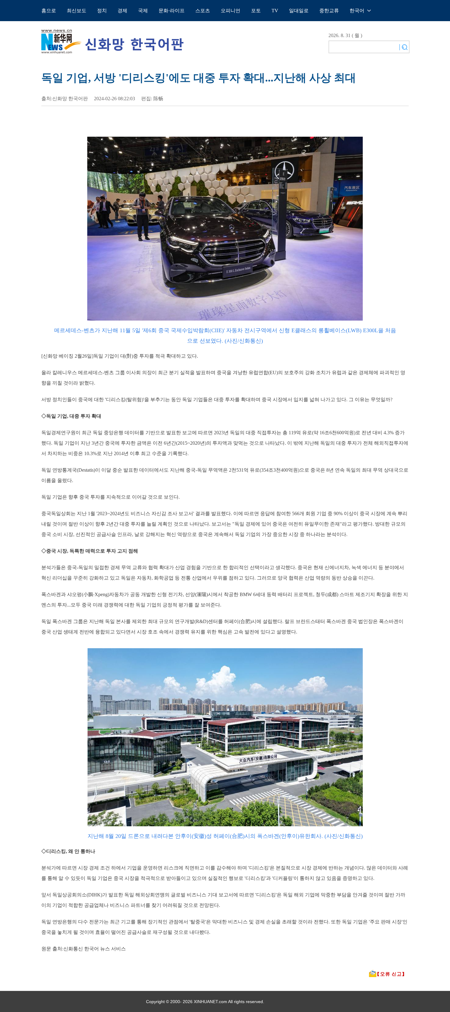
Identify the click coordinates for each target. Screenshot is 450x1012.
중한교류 (329, 10)
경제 (122, 10)
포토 (256, 10)
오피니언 (230, 10)
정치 (102, 10)
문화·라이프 (172, 10)
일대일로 (299, 10)
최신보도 (76, 10)
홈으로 (48, 10)
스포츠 (202, 10)
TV (275, 10)
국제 (143, 10)
